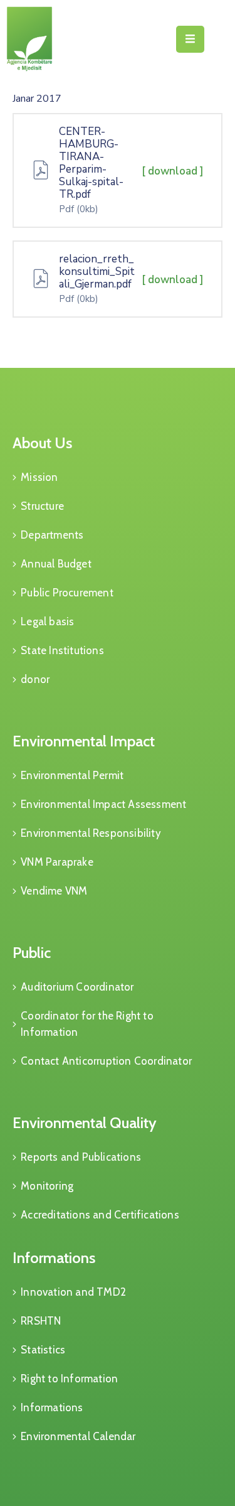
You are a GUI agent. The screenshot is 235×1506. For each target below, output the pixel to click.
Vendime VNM (54, 891)
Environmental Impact (84, 741)
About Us (42, 443)
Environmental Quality (85, 1123)
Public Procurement (67, 592)
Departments (52, 535)
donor (35, 679)
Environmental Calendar (78, 1436)
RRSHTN (41, 1321)
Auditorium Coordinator (77, 987)
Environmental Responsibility (91, 833)
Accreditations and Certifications (100, 1214)
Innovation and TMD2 (73, 1292)
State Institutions (62, 650)
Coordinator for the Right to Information (87, 1023)
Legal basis (47, 621)
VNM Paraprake (57, 862)
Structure (42, 506)
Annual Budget (56, 563)
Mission (39, 477)
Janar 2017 (37, 98)
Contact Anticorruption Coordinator (106, 1061)
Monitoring (47, 1186)
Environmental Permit (72, 775)
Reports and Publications (81, 1157)
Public (32, 953)
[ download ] (173, 171)
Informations (54, 1258)
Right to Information (69, 1378)
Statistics (43, 1349)
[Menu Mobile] (190, 39)
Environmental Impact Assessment (103, 804)
